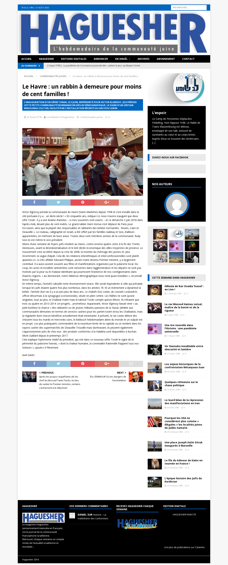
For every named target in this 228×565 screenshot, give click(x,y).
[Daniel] (72, 516)
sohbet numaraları (60, 10)
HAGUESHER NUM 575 (184, 514)
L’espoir (159, 112)
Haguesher (46, 58)
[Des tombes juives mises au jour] (176, 257)
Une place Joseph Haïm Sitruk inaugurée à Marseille (184, 444)
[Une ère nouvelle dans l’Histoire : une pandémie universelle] (176, 246)
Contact (188, 58)
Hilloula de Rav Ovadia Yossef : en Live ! (184, 287)
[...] (153, 142)
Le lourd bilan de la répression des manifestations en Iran (184, 401)
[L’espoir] (177, 89)
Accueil (26, 58)
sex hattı (181, 6)
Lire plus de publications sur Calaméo (184, 547)
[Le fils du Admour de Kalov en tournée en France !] (155, 467)
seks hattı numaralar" (115, 6)
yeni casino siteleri (10, 14)
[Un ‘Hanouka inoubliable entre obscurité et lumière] (155, 353)
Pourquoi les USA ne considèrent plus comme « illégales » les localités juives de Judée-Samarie (183, 422)
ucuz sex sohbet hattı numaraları (90, 10)
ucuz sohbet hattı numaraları (144, 6)
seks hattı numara (36, 6)
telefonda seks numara (200, 6)
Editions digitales (73, 58)
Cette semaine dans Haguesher (173, 277)
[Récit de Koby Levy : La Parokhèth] (192, 257)
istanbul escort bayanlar (61, 6)
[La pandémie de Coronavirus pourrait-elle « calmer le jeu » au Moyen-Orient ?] (192, 234)
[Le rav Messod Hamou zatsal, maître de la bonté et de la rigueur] (160, 246)
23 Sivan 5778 (34, 117)
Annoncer (101, 58)
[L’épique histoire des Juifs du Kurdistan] (155, 485)
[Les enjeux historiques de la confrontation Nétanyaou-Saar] (155, 371)
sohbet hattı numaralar (89, 6)
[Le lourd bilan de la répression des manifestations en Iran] (155, 407)
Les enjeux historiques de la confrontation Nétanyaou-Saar (184, 365)
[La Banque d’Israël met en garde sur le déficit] (160, 257)
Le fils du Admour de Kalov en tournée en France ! (184, 462)
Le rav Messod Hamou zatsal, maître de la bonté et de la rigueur (183, 307)
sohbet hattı (168, 6)
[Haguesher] (114, 53)
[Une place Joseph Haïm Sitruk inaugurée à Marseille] (155, 449)
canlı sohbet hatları (38, 10)
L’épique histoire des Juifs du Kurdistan (183, 480)
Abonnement (166, 58)
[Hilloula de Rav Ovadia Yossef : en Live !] (160, 234)
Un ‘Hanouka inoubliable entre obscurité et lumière (184, 347)
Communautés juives (91, 117)
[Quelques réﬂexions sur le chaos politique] (155, 389)
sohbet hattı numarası (12, 6)
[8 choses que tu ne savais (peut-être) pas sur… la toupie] (192, 246)
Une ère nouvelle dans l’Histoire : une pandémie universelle (180, 328)
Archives (143, 58)
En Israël (121, 58)
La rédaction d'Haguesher (60, 117)
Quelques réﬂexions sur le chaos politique (181, 383)
